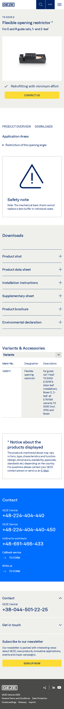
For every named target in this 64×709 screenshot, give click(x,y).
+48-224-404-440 (23, 515)
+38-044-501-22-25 (25, 609)
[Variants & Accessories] (32, 355)
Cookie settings (9, 702)
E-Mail (45, 470)
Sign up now (32, 663)
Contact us (32, 95)
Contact (8, 598)
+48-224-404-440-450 (28, 529)
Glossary (22, 702)
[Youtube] (59, 687)
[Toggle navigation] (59, 4)
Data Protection (39, 698)
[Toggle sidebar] (50, 4)
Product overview (16, 126)
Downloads (44, 126)
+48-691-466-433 (22, 543)
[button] (44, 688)
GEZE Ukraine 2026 (11, 694)
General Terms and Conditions (16, 698)
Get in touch (11, 625)
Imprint (32, 702)
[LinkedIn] (53, 687)
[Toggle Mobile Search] (40, 4)
